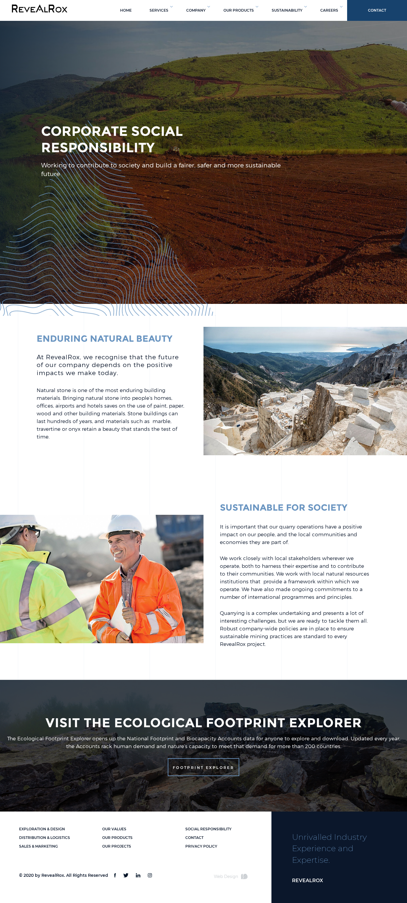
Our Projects (116, 846)
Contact (377, 10)
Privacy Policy (201, 846)
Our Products (117, 837)
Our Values (114, 829)
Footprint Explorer (203, 767)
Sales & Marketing (38, 846)
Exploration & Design (42, 829)
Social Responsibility (208, 829)
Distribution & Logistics (44, 837)
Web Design (226, 876)
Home (126, 10)
